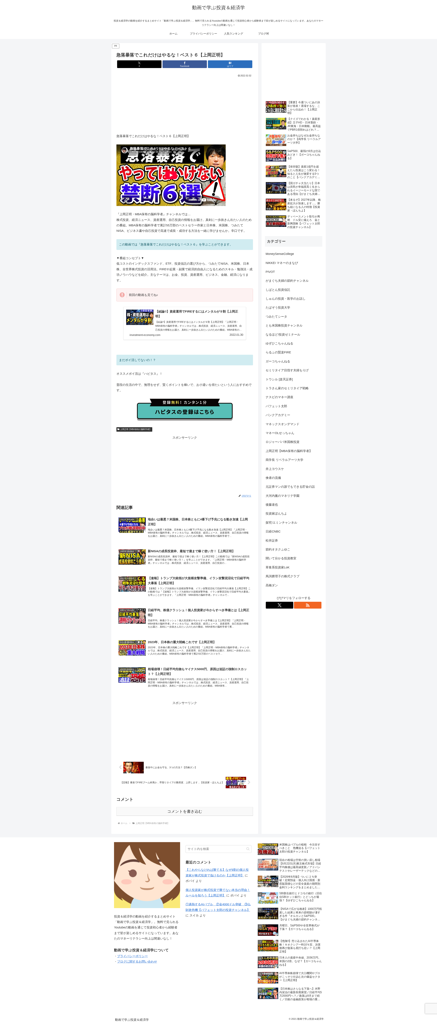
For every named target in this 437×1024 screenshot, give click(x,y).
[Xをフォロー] (279, 605)
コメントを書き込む (184, 811)
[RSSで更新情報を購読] (307, 605)
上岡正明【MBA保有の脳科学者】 (135, 429)
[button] (248, 849)
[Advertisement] (184, 104)
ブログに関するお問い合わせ (137, 961)
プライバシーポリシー (132, 956)
